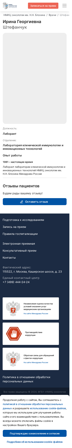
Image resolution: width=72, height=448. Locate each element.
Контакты (9, 257)
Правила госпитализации (20, 234)
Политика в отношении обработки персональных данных (26, 379)
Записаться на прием (43, 5)
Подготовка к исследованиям (23, 220)
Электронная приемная (19, 243)
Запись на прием (14, 227)
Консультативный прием (19, 250)
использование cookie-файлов (48, 408)
